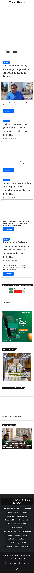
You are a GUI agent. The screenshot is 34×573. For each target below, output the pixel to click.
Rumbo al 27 (10, 543)
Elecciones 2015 (22, 516)
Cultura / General (12, 512)
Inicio (4, 46)
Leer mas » (8, 111)
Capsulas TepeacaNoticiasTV (12, 508)
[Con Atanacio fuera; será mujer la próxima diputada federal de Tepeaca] (17, 91)
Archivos (4, 300)
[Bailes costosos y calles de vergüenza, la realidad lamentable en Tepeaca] (17, 208)
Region (25, 535)
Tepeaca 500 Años (22, 543)
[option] (17, 438)
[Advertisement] (17, 24)
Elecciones (10, 516)
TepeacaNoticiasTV (12, 546)
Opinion (6, 62)
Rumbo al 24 (22, 539)
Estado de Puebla (17, 527)
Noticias (9, 535)
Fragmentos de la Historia (11, 531)
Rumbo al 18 (11, 539)
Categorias (27, 508)
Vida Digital (24, 546)
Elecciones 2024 (24, 520)
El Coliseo (24, 512)
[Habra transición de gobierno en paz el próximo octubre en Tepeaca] (17, 150)
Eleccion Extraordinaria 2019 (17, 524)
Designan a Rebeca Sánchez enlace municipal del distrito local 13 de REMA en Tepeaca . (15, 445)
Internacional (27, 531)
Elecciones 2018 (10, 520)
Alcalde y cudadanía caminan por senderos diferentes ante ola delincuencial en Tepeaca (16, 249)
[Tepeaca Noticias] (17, 2)
